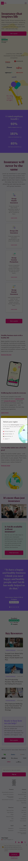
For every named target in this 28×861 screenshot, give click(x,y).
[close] (26, 419)
